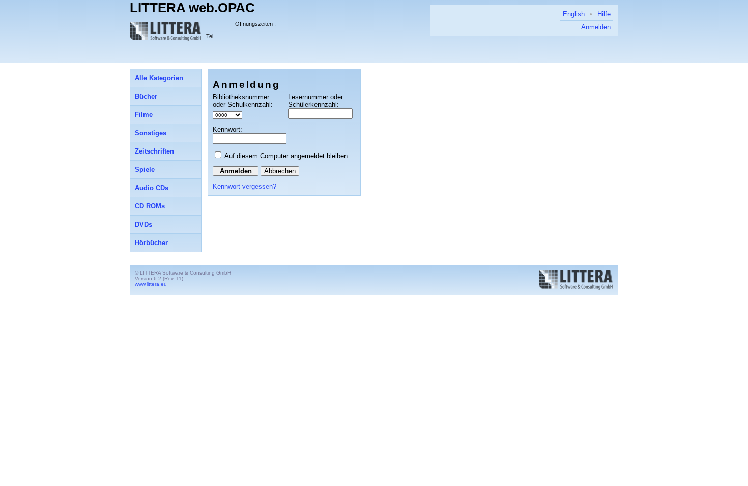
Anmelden (596, 27)
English (574, 14)
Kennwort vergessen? (244, 186)
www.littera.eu (151, 284)
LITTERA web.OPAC (192, 8)
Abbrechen (280, 171)
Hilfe (604, 14)
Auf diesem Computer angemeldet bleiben (286, 156)
